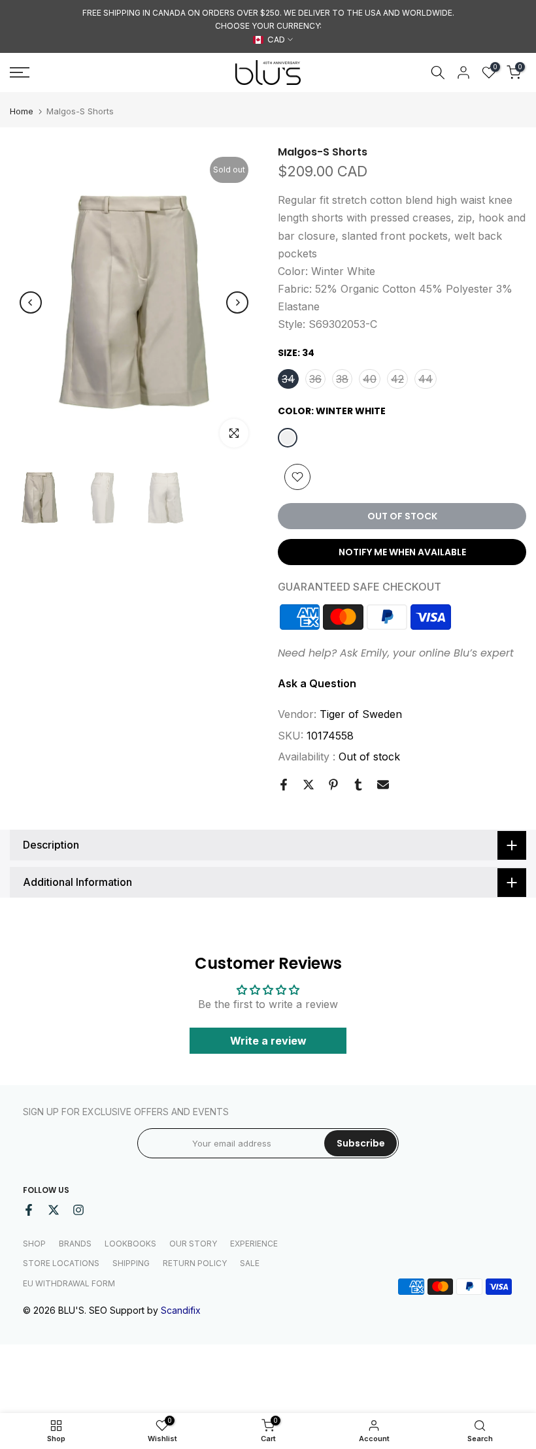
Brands (75, 1243)
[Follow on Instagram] (78, 1210)
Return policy (195, 1263)
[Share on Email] (383, 784)
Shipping (131, 1263)
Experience (254, 1243)
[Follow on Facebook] (29, 1210)
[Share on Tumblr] (358, 784)
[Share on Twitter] (308, 784)
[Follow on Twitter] (53, 1210)
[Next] (237, 302)
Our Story (193, 1243)
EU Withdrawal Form (69, 1283)
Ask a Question (317, 683)
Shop (34, 1243)
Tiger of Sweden (361, 714)
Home (21, 111)
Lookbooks (130, 1243)
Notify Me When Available (402, 552)
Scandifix (181, 1310)
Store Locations (61, 1263)
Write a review (268, 1040)
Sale (250, 1263)
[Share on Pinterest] (333, 784)
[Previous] (31, 302)
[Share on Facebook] (284, 784)
